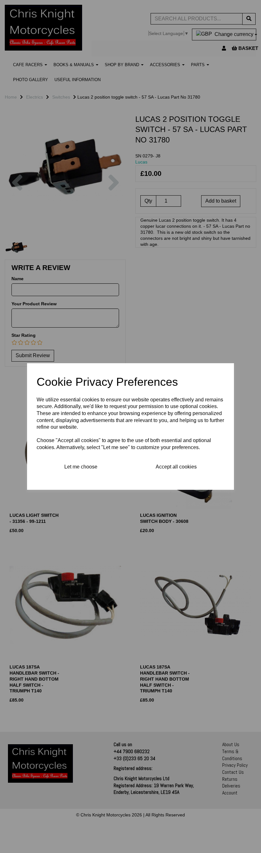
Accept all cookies (176, 466)
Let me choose (80, 466)
